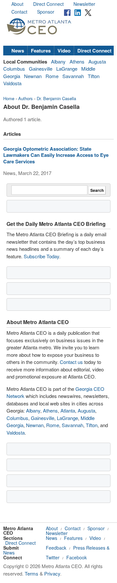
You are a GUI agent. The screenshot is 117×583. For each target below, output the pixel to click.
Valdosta (12, 83)
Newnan (33, 76)
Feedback (56, 547)
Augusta (97, 61)
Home (8, 98)
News (17, 50)
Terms (31, 573)
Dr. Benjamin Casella (56, 98)
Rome (52, 76)
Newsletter (84, 4)
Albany (58, 61)
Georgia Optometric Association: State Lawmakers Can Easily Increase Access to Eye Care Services (56, 155)
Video (64, 50)
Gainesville (40, 68)
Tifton (93, 76)
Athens (77, 61)
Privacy (52, 573)
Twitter (52, 557)
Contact (19, 11)
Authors (25, 98)
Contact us (71, 361)
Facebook (76, 557)
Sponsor (45, 11)
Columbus (14, 68)
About (17, 4)
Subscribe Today (41, 256)
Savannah (73, 76)
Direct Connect (48, 4)
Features (41, 50)
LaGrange (66, 68)
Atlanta (67, 410)
